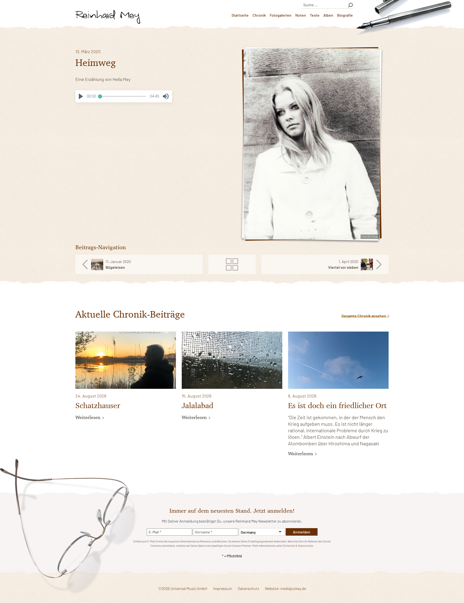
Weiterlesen (88, 417)
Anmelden (301, 532)
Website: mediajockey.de (285, 588)
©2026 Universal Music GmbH (182, 588)
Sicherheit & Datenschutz (298, 545)
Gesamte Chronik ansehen (364, 315)
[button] (81, 96)
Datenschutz (248, 588)
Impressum (222, 588)
